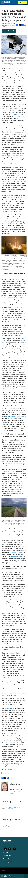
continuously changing (18, 623)
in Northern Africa (17, 556)
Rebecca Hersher (10, 23)
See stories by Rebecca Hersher (16, 792)
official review (18, 114)
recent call (9, 708)
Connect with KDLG (7, 855)
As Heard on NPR (7, 773)
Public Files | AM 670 (7, 858)
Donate (23, 2)
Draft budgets (18, 291)
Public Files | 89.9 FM (7, 862)
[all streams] (26, 876)
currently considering (15, 294)
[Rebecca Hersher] (4, 786)
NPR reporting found (16, 552)
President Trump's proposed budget (12, 223)
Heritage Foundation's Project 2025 (15, 416)
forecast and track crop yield (9, 535)
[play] (2, 876)
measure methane (9, 742)
